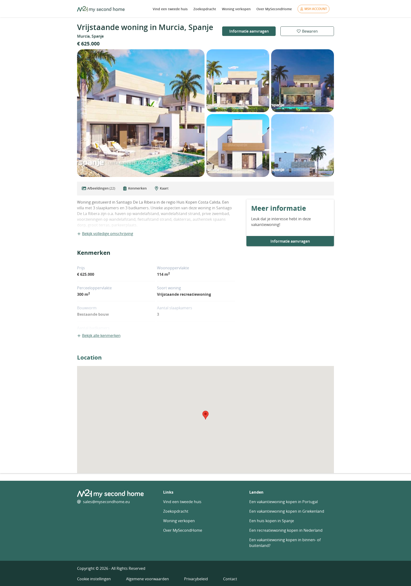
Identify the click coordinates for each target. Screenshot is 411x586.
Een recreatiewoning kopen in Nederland (286, 530)
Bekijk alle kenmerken (101, 335)
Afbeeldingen (101, 188)
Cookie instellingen (94, 578)
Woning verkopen (236, 9)
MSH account (315, 9)
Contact (230, 578)
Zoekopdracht (204, 9)
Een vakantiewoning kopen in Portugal (283, 501)
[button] (205, 415)
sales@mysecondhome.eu (106, 501)
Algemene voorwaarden (147, 578)
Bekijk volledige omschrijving (107, 233)
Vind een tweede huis (170, 9)
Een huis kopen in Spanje (271, 520)
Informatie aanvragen (249, 31)
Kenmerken (137, 188)
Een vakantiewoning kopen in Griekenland (286, 511)
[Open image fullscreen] (141, 113)
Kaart (164, 188)
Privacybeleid (196, 578)
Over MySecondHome (274, 9)
